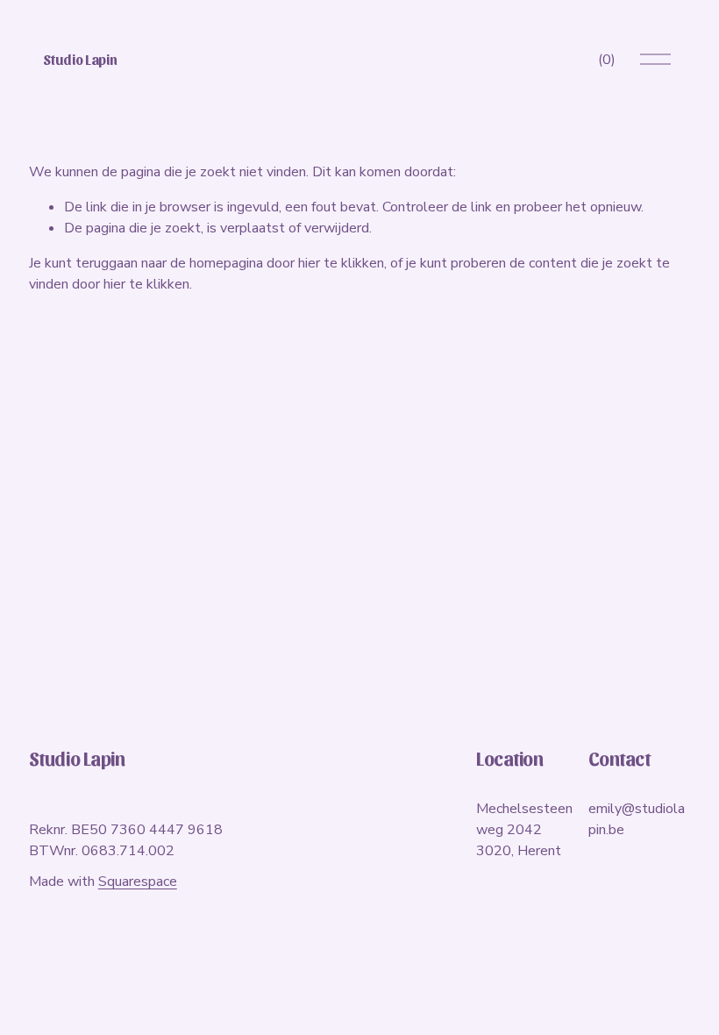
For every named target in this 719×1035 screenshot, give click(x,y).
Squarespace (137, 881)
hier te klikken (341, 263)
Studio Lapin (80, 59)
